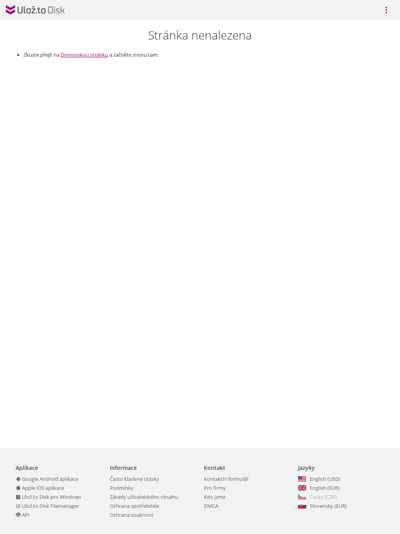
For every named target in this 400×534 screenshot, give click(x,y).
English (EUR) (325, 487)
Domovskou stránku (84, 54)
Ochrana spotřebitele (134, 505)
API (25, 514)
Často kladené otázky (134, 478)
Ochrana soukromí (131, 514)
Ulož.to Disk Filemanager (50, 505)
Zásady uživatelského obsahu (144, 496)
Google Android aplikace (49, 478)
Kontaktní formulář (226, 478)
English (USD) (325, 478)
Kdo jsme (214, 496)
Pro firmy (215, 487)
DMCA (211, 505)
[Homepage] (35, 9)
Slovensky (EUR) (328, 505)
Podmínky (122, 487)
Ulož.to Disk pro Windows (51, 496)
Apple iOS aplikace (42, 487)
